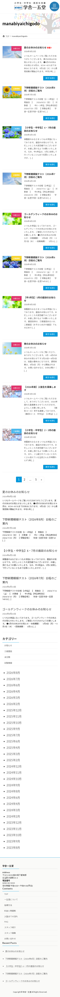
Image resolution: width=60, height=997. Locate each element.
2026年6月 (13, 685)
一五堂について (11, 899)
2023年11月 (14, 829)
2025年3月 (13, 754)
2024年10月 (14, 779)
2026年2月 (13, 704)
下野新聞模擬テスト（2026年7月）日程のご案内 (29, 580)
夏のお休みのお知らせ (38, 47)
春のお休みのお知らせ (35, 343)
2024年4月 (13, 803)
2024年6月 (13, 797)
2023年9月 (13, 841)
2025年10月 (14, 722)
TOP (6, 894)
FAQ (6, 921)
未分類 (7, 657)
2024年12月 (14, 766)
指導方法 (8, 905)
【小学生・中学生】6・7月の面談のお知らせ (29, 550)
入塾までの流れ (11, 916)
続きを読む (50, 78)
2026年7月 (13, 679)
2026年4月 (13, 691)
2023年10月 (14, 835)
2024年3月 (13, 810)
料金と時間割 (10, 910)
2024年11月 (14, 772)
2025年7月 (13, 735)
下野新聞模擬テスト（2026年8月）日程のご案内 (29, 521)
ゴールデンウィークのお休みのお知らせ (26, 609)
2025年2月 (13, 760)
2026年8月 (13, 672)
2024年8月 (13, 791)
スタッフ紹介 (10, 927)
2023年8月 (13, 847)
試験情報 (8, 663)
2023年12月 (14, 822)
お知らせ (8, 645)
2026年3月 (13, 697)
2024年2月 (13, 816)
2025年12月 (14, 710)
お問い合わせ (10, 938)
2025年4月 (13, 747)
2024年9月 (13, 785)
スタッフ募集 (10, 933)
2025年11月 (14, 716)
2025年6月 (13, 741)
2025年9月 (13, 729)
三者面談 (8, 651)
